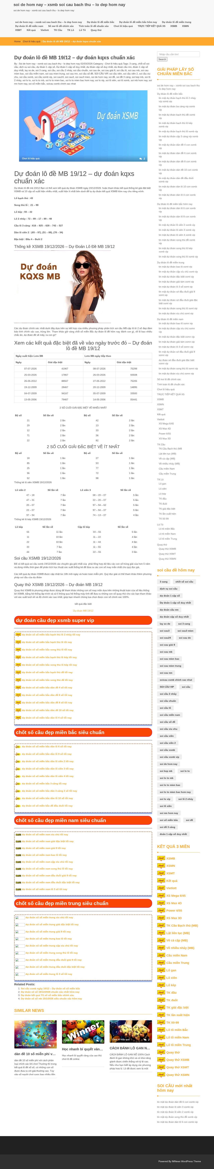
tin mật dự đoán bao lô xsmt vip (175, 266)
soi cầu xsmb (26, 77)
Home (17, 41)
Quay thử (96, 30)
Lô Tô (82, 30)
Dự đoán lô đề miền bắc (100, 22)
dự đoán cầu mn (123, 67)
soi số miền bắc (37, 83)
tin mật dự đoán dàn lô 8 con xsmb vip (177, 218)
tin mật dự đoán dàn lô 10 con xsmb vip (178, 188)
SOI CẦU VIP (101, 73)
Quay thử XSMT (167, 553)
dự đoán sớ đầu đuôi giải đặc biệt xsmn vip (176, 362)
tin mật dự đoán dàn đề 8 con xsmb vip (177, 163)
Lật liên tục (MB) (167, 453)
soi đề (112, 77)
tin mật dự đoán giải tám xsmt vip (176, 281)
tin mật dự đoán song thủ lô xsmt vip (178, 308)
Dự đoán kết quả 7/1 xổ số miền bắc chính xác (47, 995)
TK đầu (163, 498)
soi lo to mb (38, 80)
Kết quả (31, 30)
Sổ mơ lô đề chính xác (61, 26)
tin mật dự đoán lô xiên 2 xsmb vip (177, 225)
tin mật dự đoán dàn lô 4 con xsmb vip (177, 196)
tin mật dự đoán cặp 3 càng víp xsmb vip (178, 138)
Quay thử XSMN (167, 558)
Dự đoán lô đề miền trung (176, 22)
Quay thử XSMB (167, 548)
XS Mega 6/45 (166, 423)
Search (162, 59)
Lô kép (162, 493)
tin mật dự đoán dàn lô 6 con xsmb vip (177, 210)
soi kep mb (137, 77)
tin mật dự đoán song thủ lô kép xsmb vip (175, 250)
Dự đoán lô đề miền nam (29, 26)
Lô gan (162, 483)
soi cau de (94, 70)
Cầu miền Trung (167, 473)
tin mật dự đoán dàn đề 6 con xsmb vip (177, 155)
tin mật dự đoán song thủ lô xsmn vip (178, 368)
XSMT (18, 30)
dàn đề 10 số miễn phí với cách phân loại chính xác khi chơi (35, 1054)
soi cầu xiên (115, 73)
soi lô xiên (111, 80)
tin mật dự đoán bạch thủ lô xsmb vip (178, 131)
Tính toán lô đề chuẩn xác (94, 26)
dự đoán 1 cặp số (45, 67)
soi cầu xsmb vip (43, 77)
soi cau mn (72, 73)
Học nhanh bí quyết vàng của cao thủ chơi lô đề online (83, 1049)
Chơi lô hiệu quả (123, 26)
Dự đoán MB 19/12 (83, 610)
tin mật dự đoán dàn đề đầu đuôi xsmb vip (176, 180)
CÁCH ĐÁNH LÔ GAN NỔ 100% (131, 1048)
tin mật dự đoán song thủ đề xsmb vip (177, 242)
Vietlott (45, 30)
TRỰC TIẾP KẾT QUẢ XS (151, 26)
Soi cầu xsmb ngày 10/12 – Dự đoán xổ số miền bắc (50, 988)
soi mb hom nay (139, 80)
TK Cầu (58, 30)
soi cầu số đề (86, 73)
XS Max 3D (165, 438)
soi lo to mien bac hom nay (80, 80)
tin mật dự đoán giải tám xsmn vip (177, 341)
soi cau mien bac (169, 658)
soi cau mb (134, 70)
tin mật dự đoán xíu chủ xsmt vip (176, 313)
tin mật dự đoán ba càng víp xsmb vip (177, 108)
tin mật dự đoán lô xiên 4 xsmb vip (177, 235)
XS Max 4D (165, 428)
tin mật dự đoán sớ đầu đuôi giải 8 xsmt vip (177, 293)
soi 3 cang (41, 70)
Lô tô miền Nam (167, 533)
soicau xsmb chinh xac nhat (61, 83)
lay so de (29, 70)
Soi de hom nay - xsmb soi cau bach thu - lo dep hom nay (49, 63)
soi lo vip (99, 80)
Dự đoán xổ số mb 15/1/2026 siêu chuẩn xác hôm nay (51, 998)
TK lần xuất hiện (167, 513)
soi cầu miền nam (34, 73)
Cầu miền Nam (167, 468)
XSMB (173, 26)
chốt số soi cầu (184, 581)
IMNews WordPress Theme (186, 1161)
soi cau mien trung (55, 73)
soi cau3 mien (82, 77)
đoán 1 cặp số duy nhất (173, 834)
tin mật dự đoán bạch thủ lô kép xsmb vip (175, 125)
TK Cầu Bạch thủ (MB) (182, 925)
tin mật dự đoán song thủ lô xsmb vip (178, 256)
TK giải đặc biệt (167, 508)
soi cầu (51, 70)
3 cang (133, 63)
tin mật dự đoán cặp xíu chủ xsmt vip (178, 271)
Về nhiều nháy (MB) (169, 463)
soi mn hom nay (169, 813)
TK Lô (70, 30)
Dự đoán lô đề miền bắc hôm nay (138, 22)
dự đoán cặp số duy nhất (99, 67)
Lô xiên (163, 488)
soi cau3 (69, 77)
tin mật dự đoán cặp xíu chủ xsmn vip (177, 330)
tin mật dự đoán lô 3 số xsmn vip (176, 346)
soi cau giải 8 (108, 70)
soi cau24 (59, 77)
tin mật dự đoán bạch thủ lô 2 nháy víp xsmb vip (177, 100)
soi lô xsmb (123, 80)
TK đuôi (163, 503)
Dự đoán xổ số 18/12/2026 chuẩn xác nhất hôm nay (50, 992)
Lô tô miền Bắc (167, 528)
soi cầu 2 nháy (64, 70)
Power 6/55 (165, 433)
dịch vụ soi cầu (27, 67)
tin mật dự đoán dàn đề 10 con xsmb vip (178, 171)
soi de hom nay (99, 77)
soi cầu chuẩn (80, 70)
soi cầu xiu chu (168, 729)
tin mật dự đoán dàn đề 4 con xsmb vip (177, 146)
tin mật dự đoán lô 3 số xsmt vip (176, 286)
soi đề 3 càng (123, 77)
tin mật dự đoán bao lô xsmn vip (176, 323)
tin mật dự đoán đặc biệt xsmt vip (176, 276)
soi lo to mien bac (55, 80)
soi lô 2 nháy (185, 799)
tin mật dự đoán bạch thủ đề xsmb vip (177, 116)
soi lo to (27, 80)
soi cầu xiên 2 (130, 73)
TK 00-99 (164, 518)
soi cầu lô (122, 70)
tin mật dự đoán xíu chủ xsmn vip (176, 373)
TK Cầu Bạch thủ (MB (170, 448)
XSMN (185, 26)
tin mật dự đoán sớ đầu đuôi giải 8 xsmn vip (177, 353)
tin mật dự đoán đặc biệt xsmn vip (177, 336)
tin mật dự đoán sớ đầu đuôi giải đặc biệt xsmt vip (178, 302)
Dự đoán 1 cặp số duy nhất (70, 67)
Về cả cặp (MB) (167, 458)
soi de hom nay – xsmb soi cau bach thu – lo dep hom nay (69, 4)
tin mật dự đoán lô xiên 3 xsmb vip (177, 230)
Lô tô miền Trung (168, 538)
